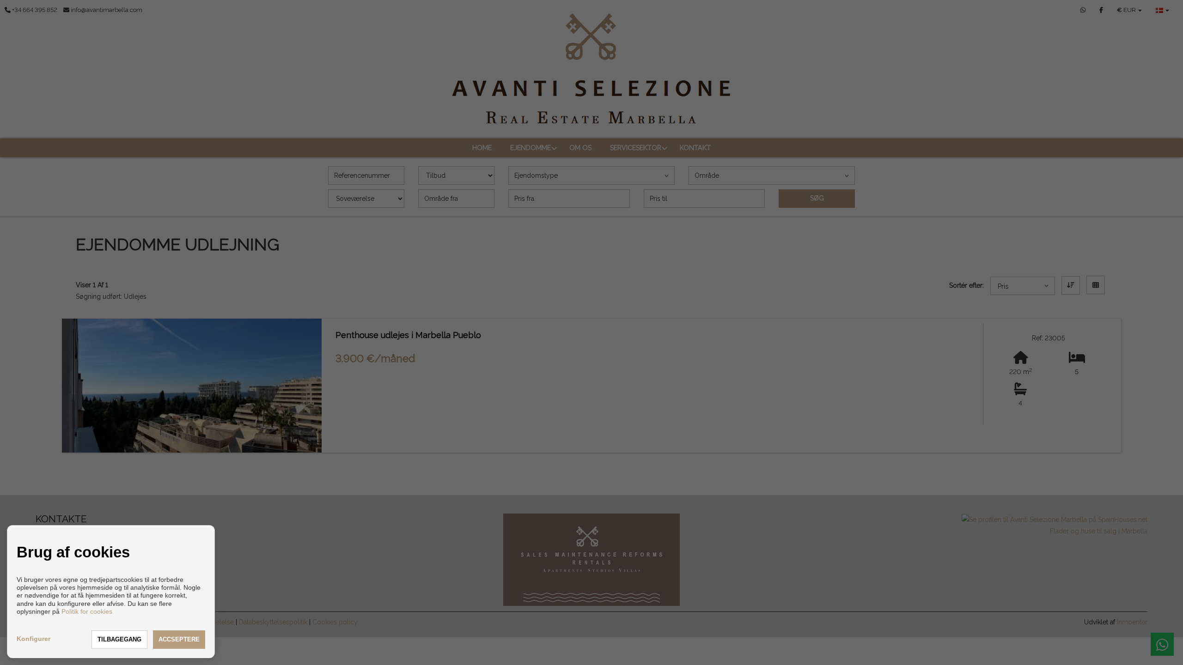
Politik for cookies (86, 611)
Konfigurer (33, 638)
